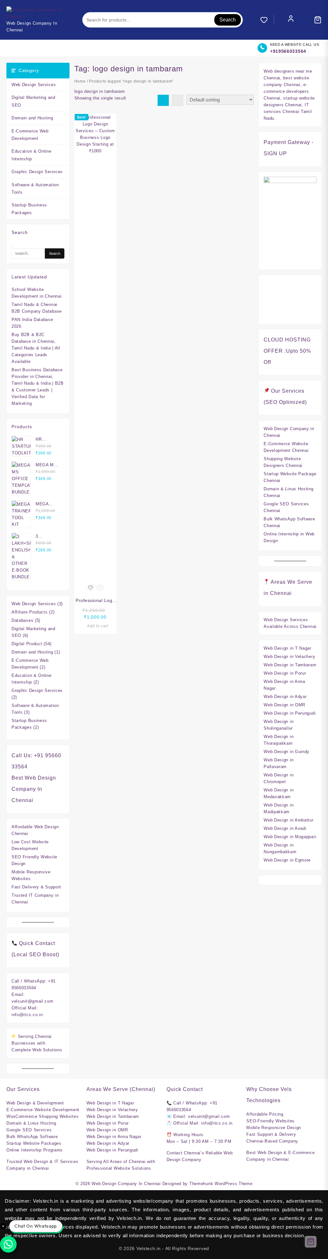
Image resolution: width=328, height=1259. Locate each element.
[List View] (177, 100)
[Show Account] (291, 20)
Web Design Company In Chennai (126, 1183)
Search (227, 19)
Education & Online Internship (32, 155)
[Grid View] (163, 100)
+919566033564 (288, 51)
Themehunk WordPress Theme (221, 1183)
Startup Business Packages (29, 209)
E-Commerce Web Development (30, 135)
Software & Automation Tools (35, 188)
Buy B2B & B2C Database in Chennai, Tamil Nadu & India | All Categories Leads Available (36, 348)
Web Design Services (34, 84)
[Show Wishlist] (267, 20)
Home (80, 81)
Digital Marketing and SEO (33, 101)
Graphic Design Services (37, 171)
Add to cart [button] (97, 626)
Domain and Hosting (32, 118)
